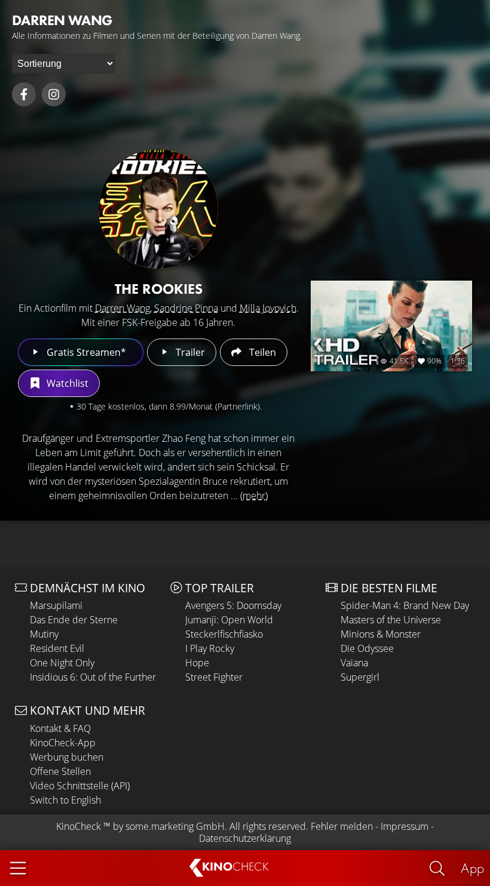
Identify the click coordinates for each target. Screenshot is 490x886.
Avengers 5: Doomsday (233, 605)
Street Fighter (214, 677)
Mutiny (44, 634)
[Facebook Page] (24, 94)
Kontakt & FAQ (60, 728)
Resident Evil (57, 648)
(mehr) (254, 495)
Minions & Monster (381, 634)
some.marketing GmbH (175, 826)
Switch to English (65, 800)
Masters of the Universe (391, 620)
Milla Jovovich (268, 308)
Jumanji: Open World (229, 620)
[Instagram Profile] (54, 94)
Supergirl (360, 677)
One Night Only (62, 663)
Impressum (404, 826)
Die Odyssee (367, 648)
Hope (197, 663)
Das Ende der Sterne (74, 620)
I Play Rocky (209, 648)
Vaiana (354, 663)
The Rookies (159, 288)
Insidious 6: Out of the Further (93, 677)
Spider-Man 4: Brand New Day (405, 605)
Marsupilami (56, 605)
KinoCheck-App (63, 743)
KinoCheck (78, 826)
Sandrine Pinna (186, 308)
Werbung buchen (66, 757)
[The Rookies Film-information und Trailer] (158, 209)
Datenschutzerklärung (245, 838)
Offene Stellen (60, 771)
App (472, 868)
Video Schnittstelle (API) (80, 786)
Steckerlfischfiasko (224, 634)
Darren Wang (122, 308)
